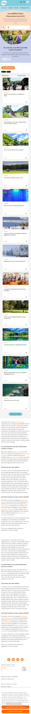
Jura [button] (3, 71)
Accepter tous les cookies (15, 711)
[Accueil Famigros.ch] (4, 3)
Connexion (7, 59)
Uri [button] (8, 71)
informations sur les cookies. (13, 703)
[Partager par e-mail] (22, 659)
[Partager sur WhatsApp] (17, 659)
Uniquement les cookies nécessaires (15, 707)
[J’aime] (26, 102)
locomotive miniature (7, 509)
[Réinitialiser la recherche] (27, 27)
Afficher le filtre (9, 68)
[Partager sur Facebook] (8, 659)
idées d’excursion (19, 422)
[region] (15, 701)
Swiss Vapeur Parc (20, 625)
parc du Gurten (18, 451)
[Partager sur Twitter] (13, 659)
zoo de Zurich (15, 457)
